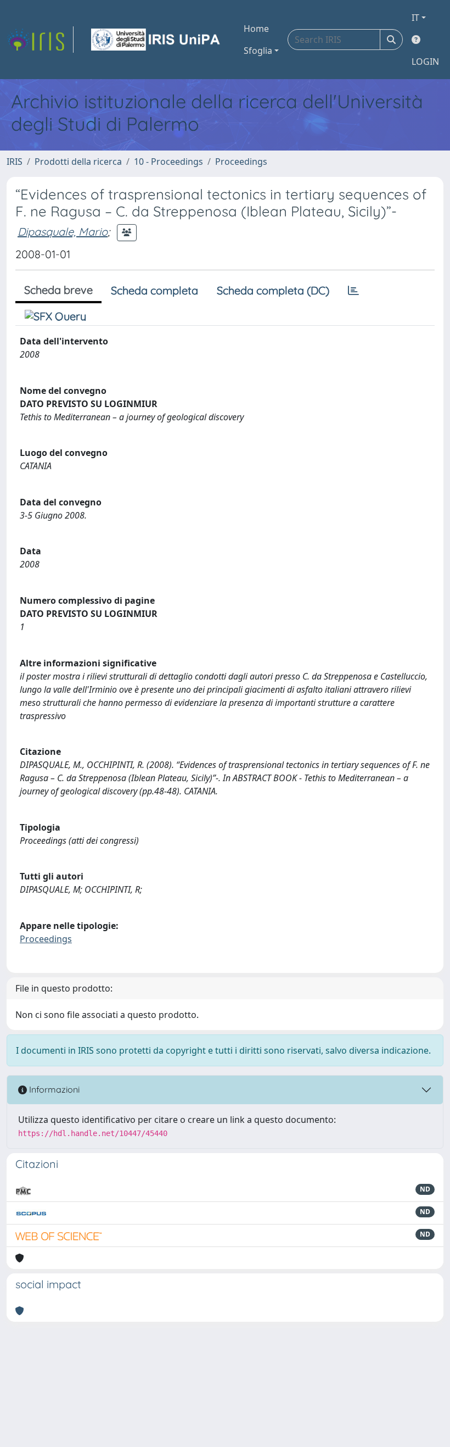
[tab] (353, 290)
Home (256, 29)
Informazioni (53, 1089)
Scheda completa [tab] (154, 290)
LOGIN (425, 61)
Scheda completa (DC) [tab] (273, 290)
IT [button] (415, 18)
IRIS (14, 161)
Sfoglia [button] (258, 50)
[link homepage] (40, 39)
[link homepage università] (156, 39)
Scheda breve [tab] (58, 290)
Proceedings (241, 161)
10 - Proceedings (168, 161)
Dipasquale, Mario (63, 231)
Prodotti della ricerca (78, 161)
